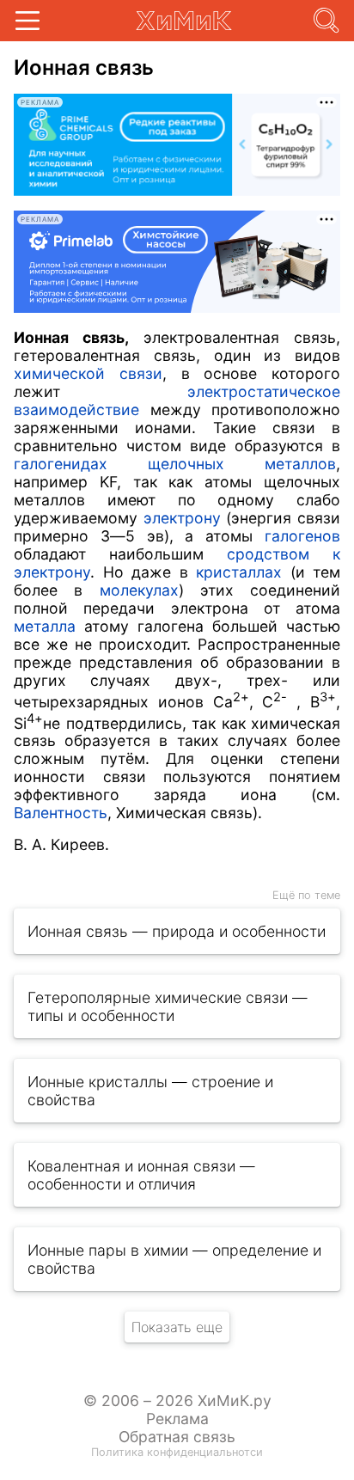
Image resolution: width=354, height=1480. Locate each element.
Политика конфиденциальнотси (177, 1452)
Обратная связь (177, 1437)
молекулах (139, 590)
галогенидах (60, 464)
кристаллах (239, 572)
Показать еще (177, 1327)
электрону (182, 518)
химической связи (88, 373)
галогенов (302, 536)
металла (45, 626)
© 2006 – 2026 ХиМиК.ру (177, 1400)
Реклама (177, 1419)
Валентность (60, 813)
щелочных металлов (242, 464)
